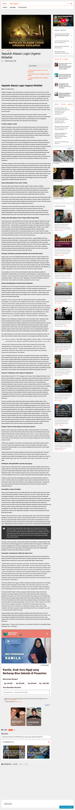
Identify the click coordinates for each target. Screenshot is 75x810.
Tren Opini (14, 4)
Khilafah (8, 50)
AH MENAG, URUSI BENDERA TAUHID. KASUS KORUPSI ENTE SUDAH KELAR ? (36, 754)
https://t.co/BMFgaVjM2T (12, 699)
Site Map (13, 7)
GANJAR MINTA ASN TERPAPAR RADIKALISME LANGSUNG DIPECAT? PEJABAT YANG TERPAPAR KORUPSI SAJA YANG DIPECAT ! (14, 753)
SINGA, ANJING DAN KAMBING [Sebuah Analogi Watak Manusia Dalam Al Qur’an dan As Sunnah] (63, 337)
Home (5, 7)
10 (57, 433)
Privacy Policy (23, 7)
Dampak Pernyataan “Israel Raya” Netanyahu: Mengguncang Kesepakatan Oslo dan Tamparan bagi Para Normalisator (65, 66)
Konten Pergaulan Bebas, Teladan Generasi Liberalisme (63, 438)
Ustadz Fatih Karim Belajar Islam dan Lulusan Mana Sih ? (62, 219)
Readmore (61, 230)
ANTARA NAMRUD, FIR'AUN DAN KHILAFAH (62, 268)
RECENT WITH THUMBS (61, 59)
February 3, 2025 (18, 701)
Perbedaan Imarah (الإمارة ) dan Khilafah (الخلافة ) (63, 243)
